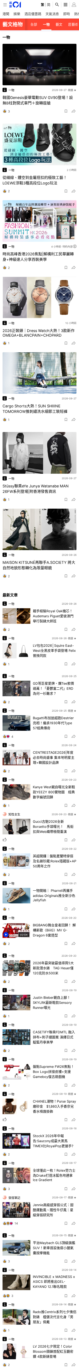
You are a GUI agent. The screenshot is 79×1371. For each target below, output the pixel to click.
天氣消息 (52, 14)
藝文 (59, 24)
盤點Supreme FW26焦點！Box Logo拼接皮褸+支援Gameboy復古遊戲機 (53, 1071)
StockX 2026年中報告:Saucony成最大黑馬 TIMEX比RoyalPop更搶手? (53, 1141)
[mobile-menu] (5, 4)
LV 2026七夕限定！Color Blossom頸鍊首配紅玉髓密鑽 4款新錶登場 (53, 1351)
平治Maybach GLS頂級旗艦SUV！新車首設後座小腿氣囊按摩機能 (54, 1248)
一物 (46, 24)
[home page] (15, 4)
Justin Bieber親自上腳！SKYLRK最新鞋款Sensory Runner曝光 (52, 1002)
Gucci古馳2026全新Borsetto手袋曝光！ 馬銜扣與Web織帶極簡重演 (53, 826)
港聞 (6, 14)
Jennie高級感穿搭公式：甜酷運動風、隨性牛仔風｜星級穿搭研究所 (53, 1210)
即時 (66, 14)
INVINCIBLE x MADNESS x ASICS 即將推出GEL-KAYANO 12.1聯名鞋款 (54, 1282)
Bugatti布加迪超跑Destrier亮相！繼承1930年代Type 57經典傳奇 (53, 723)
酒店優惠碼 (32, 14)
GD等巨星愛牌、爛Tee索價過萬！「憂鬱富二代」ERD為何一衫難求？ (53, 688)
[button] (66, 111)
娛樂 (16, 14)
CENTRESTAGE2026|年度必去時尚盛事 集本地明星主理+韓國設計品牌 (53, 757)
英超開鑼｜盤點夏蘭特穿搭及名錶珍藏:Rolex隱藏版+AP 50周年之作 (54, 861)
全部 (33, 24)
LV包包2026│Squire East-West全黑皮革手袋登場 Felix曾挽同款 (54, 650)
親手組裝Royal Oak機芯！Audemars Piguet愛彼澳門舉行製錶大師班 (53, 616)
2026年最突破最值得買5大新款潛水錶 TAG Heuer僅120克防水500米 (53, 968)
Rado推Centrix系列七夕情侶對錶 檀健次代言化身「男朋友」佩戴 (54, 1317)
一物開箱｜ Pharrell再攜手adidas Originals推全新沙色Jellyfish (54, 895)
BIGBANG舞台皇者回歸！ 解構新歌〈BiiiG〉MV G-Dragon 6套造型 (54, 930)
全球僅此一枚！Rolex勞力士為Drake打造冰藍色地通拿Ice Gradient (54, 1175)
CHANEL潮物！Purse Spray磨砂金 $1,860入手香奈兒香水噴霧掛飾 (54, 1106)
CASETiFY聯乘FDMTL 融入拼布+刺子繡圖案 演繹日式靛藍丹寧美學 (54, 1037)
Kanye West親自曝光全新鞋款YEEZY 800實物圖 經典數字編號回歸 (54, 792)
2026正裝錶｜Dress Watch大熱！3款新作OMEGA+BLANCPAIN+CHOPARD (39, 332)
